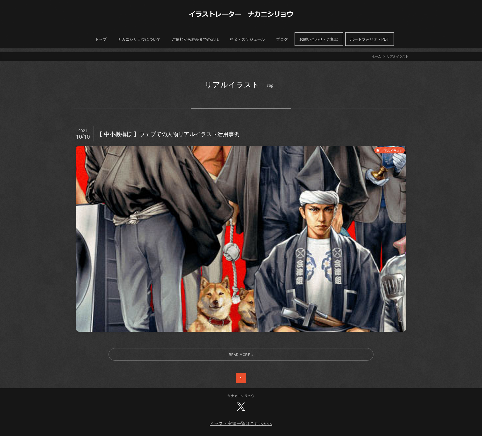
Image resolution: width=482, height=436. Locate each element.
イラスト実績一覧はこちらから (241, 423)
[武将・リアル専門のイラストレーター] (241, 14)
